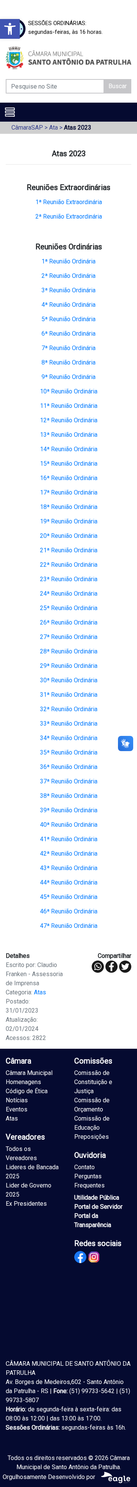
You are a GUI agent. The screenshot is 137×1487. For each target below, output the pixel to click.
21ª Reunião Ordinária (68, 550)
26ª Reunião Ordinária (68, 622)
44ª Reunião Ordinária (68, 882)
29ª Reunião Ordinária (68, 665)
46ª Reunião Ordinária (68, 911)
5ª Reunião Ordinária (68, 319)
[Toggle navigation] (10, 112)
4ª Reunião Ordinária (68, 304)
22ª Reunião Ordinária (68, 564)
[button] (10, 29)
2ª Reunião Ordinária (68, 275)
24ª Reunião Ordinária (68, 593)
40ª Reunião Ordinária (68, 824)
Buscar (117, 86)
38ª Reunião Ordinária (68, 795)
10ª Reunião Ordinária (68, 391)
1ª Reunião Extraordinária (68, 202)
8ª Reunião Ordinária (68, 362)
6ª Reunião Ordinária (68, 333)
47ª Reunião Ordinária (68, 925)
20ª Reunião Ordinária (68, 535)
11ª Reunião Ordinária (68, 405)
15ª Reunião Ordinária (68, 463)
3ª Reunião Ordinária (68, 290)
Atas (40, 992)
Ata (53, 127)
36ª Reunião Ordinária (68, 766)
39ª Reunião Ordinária (68, 810)
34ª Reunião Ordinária (68, 738)
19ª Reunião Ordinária (68, 521)
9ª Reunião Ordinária (68, 376)
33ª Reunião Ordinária (68, 723)
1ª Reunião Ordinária (68, 261)
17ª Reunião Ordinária (68, 492)
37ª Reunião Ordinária (68, 781)
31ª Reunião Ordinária (68, 694)
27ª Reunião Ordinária (68, 636)
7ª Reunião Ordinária (68, 348)
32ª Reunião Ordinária (68, 709)
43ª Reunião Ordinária (68, 868)
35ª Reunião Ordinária (68, 752)
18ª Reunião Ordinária (68, 506)
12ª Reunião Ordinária (68, 420)
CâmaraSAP (27, 127)
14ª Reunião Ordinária (68, 449)
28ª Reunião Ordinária (68, 651)
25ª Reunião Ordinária (68, 608)
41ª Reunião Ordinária (68, 839)
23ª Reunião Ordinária (68, 579)
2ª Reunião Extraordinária (68, 216)
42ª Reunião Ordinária (68, 853)
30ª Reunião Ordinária (68, 680)
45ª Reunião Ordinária (68, 896)
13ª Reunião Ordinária (68, 434)
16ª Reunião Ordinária (68, 478)
